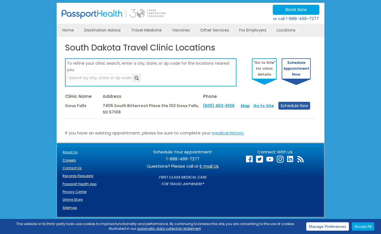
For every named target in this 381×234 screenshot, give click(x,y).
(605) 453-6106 (219, 105)
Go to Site (263, 105)
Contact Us (72, 168)
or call (296, 18)
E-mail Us (209, 166)
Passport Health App (79, 184)
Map (245, 105)
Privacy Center (74, 191)
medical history (227, 133)
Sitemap (69, 207)
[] (136, 78)
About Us (70, 152)
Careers (69, 160)
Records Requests (77, 175)
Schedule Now (294, 105)
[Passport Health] (113, 17)
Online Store (72, 199)
